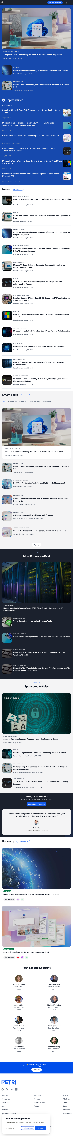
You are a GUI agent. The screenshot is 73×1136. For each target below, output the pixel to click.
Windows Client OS (19, 634)
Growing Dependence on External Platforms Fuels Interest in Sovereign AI (42, 200)
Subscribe (36, 1070)
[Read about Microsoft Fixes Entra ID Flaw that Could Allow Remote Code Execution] (7, 332)
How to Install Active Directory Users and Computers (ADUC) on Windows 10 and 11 (39, 653)
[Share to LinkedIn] (16, 1090)
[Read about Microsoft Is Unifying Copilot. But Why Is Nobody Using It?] (36, 926)
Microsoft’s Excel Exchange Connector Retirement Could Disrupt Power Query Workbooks (39, 266)
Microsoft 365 (18, 81)
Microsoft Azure (19, 229)
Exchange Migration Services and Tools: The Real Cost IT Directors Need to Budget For (40, 768)
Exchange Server (19, 262)
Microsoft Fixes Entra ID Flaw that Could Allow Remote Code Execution (41, 331)
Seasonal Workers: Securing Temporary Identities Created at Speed (30, 739)
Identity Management (20, 376)
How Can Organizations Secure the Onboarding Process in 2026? (39, 753)
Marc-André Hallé (19, 772)
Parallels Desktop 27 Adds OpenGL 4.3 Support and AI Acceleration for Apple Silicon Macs (41, 299)
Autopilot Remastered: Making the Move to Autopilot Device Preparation (32, 55)
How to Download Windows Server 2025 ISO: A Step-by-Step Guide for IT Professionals (33, 609)
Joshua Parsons (18, 787)
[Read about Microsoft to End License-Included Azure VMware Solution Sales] (7, 347)
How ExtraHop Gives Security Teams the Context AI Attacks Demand (40, 71)
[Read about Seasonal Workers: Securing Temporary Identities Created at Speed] (36, 713)
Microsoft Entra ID (19, 328)
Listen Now (11, 899)
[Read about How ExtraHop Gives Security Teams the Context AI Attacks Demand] (7, 70)
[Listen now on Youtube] (18, 957)
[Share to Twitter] (7, 1090)
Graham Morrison (19, 534)
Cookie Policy (10, 1128)
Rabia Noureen (18, 205)
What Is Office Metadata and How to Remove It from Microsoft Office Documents (41, 500)
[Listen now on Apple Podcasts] (18, 899)
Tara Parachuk (18, 90)
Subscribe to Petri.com (55, 2)
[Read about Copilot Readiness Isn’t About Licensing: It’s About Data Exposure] (7, 532)
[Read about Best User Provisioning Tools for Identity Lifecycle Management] (7, 484)
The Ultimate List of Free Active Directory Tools (32, 621)
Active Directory (34, 402)
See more (16, 189)
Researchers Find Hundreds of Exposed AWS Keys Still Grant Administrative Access (28, 149)
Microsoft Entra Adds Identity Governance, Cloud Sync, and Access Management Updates (40, 380)
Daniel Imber (7, 742)
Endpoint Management (11, 51)
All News (6, 105)
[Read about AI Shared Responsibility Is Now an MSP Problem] (7, 516)
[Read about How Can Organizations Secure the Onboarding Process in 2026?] (7, 754)
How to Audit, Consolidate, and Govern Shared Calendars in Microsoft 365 (41, 86)
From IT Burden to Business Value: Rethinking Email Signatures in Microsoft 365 (30, 175)
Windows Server (9, 605)
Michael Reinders (19, 504)
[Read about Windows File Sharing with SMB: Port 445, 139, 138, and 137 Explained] (7, 638)
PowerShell (47, 402)
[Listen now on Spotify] (22, 899)
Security (16, 212)
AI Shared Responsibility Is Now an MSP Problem (33, 515)
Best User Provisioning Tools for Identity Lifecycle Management (39, 483)
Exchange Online (19, 359)
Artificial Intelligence (21, 196)
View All (36, 545)
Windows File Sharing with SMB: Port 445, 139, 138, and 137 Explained (41, 637)
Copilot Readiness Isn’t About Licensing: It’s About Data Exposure (30, 135)
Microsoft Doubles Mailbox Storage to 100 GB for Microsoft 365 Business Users (38, 363)
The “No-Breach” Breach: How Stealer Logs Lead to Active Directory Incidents (40, 783)
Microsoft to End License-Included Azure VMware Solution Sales (39, 347)
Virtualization (18, 343)
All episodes (22, 841)
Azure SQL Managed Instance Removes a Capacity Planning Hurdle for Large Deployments (41, 233)
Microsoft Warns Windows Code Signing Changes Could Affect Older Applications (32, 162)
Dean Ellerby (7, 58)
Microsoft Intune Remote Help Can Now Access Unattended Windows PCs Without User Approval (28, 124)
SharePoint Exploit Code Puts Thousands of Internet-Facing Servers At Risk (31, 111)
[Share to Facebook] (3, 1090)
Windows (16, 311)
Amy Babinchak (18, 518)
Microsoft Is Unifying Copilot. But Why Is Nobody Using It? (26, 952)
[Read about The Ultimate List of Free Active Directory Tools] (7, 622)
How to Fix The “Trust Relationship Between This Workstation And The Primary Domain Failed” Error (41, 669)
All (4, 402)
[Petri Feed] (12, 1090)
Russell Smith (17, 74)
